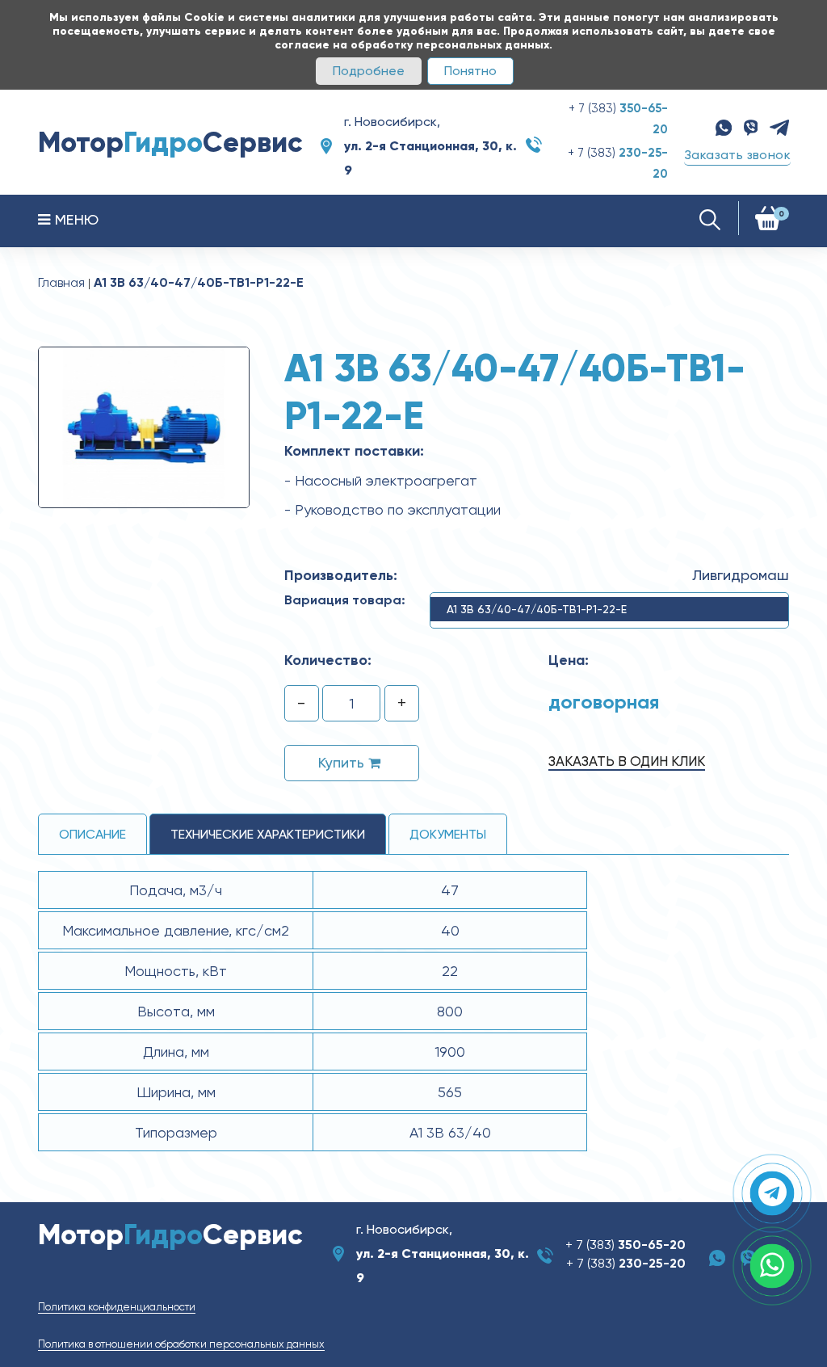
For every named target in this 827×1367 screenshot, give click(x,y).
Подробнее (369, 70)
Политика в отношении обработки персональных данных (181, 1344)
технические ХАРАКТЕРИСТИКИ (267, 834)
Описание (92, 834)
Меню (74, 219)
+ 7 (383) (625, 1244)
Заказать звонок (737, 154)
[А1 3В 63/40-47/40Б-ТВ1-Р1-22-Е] (144, 426)
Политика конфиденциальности (116, 1307)
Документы (447, 834)
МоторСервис (170, 142)
